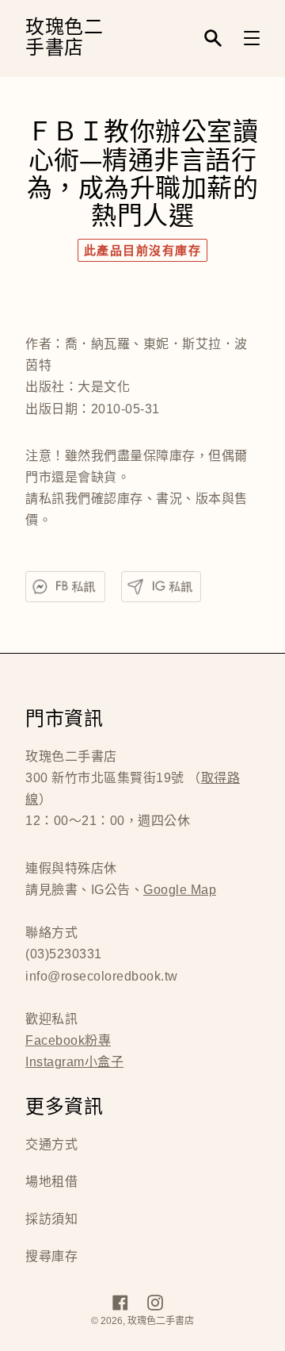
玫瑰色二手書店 (64, 38)
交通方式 (51, 1144)
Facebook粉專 (68, 1040)
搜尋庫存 (51, 1256)
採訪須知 (51, 1219)
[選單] (251, 38)
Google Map (179, 889)
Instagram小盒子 (74, 1062)
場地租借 (51, 1181)
